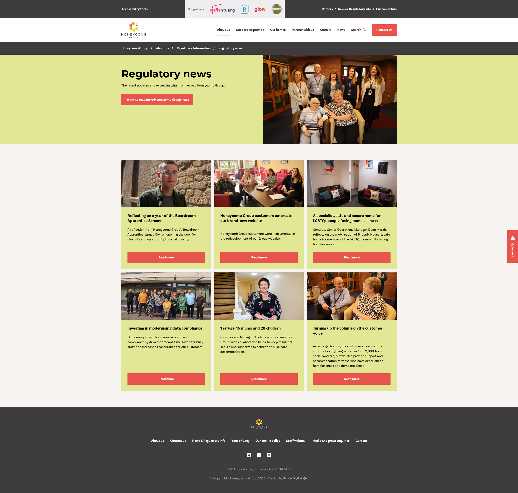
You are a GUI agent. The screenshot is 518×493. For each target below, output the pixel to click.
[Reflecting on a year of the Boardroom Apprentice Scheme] (166, 183)
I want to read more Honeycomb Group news (157, 100)
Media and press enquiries (331, 441)
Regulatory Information (194, 48)
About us (223, 30)
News (341, 30)
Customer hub (386, 9)
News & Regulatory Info (354, 9)
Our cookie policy (268, 441)
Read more (166, 257)
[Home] (133, 30)
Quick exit (513, 250)
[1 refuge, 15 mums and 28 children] (259, 295)
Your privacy (240, 441)
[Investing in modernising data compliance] (166, 295)
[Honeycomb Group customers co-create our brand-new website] (259, 183)
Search (356, 30)
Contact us (384, 30)
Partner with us (303, 30)
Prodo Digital (292, 478)
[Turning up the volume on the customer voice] (352, 295)
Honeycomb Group (134, 48)
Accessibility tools (134, 9)
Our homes (278, 30)
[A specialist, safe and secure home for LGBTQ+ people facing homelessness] (352, 183)
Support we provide (250, 30)
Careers (327, 9)
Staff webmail (296, 441)
